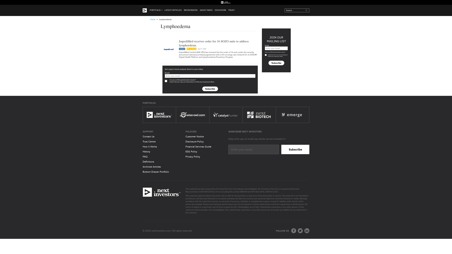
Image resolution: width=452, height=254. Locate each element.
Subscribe (210, 88)
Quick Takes (206, 10)
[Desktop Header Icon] (146, 10)
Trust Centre (149, 141)
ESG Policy (191, 151)
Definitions (148, 161)
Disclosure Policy (195, 141)
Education (220, 10)
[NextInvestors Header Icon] (226, 2)
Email (167, 73)
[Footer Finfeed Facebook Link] (293, 230)
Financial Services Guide (198, 146)
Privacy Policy (193, 156)
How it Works (150, 146)
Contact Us (148, 136)
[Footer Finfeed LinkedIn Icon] (306, 230)
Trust (231, 10)
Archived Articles (152, 166)
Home (152, 19)
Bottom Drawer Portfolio (156, 171)
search (306, 10)
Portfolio (155, 10)
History (146, 151)
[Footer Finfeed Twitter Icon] (300, 230)
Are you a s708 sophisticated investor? (275, 52)
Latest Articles (173, 10)
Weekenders (191, 10)
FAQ (145, 156)
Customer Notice (195, 136)
